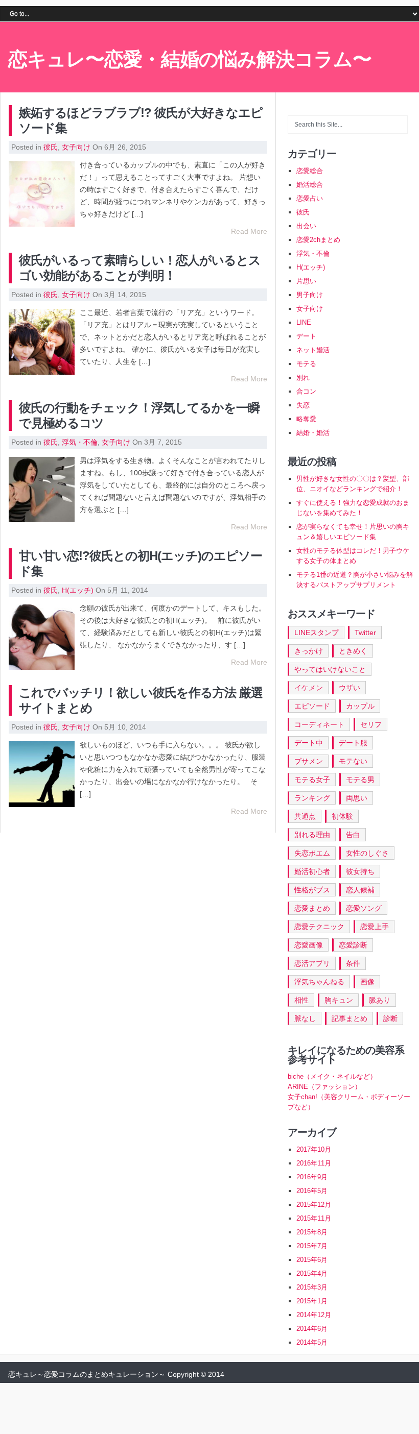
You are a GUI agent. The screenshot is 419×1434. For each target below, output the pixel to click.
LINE (303, 322)
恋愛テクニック (319, 926)
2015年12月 (313, 1204)
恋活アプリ (312, 963)
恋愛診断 (353, 945)
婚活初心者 (312, 871)
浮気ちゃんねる (319, 982)
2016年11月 (313, 1163)
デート (306, 336)
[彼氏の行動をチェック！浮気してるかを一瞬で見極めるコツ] (41, 489)
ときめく (353, 651)
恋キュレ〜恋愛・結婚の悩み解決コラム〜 (189, 59)
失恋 (303, 405)
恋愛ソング (364, 908)
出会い (306, 226)
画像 (367, 982)
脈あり (379, 1000)
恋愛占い (309, 198)
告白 (353, 835)
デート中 (308, 743)
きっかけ (308, 651)
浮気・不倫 (80, 442)
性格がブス (312, 890)
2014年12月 (313, 1315)
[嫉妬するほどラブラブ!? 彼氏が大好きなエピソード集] (41, 194)
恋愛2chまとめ (318, 240)
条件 (353, 963)
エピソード (312, 706)
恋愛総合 (309, 171)
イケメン (308, 688)
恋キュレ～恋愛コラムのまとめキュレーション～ (87, 1374)
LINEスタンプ (316, 632)
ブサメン (308, 761)
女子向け (76, 147)
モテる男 (360, 779)
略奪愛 (306, 419)
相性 (301, 1000)
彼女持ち (360, 871)
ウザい (349, 688)
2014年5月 (312, 1342)
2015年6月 (312, 1259)
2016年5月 (312, 1191)
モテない (353, 761)
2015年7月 (312, 1246)
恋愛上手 (374, 926)
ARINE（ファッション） (324, 1086)
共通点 (305, 816)
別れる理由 (312, 835)
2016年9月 (312, 1177)
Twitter (365, 632)
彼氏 (50, 147)
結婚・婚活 (313, 432)
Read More (249, 231)
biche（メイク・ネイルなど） (332, 1076)
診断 (390, 1018)
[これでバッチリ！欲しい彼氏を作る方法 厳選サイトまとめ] (41, 774)
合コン (306, 391)
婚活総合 (309, 184)
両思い (356, 798)
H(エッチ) (78, 590)
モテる (306, 364)
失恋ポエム (312, 853)
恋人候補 (360, 890)
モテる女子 (312, 779)
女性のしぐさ (367, 853)
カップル (360, 706)
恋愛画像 (308, 945)
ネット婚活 (313, 350)
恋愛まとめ (312, 908)
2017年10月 (313, 1149)
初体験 (342, 816)
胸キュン (338, 1000)
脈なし (305, 1018)
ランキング (312, 798)
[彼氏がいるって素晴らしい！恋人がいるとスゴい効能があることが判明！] (41, 341)
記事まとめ (349, 1018)
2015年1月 (312, 1301)
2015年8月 (312, 1232)
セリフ (371, 724)
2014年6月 (312, 1328)
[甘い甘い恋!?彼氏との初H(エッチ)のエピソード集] (41, 637)
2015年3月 (312, 1287)
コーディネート (319, 724)
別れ (303, 377)
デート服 (353, 743)
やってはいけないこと (330, 669)
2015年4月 (312, 1273)
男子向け (309, 295)
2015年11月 (313, 1218)
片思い (306, 281)
